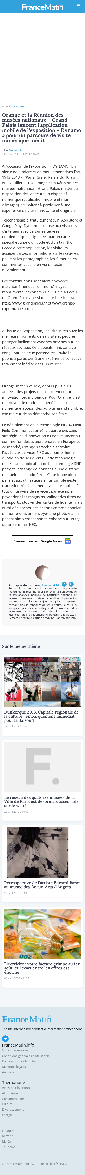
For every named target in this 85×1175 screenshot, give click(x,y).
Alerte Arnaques (13, 1093)
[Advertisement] (42, 60)
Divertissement (13, 1109)
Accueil (6, 106)
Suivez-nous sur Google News (38, 541)
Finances (8, 1131)
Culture (19, 106)
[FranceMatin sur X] (5, 1038)
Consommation (13, 1099)
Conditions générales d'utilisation (25, 1056)
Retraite (7, 1136)
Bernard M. (16, 150)
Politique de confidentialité (21, 1061)
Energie (7, 1115)
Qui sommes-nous (15, 1050)
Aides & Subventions (16, 1088)
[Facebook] (64, 584)
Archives (8, 1072)
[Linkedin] (71, 584)
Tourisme (8, 1147)
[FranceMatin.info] (42, 6)
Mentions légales (14, 1067)
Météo (6, 1141)
